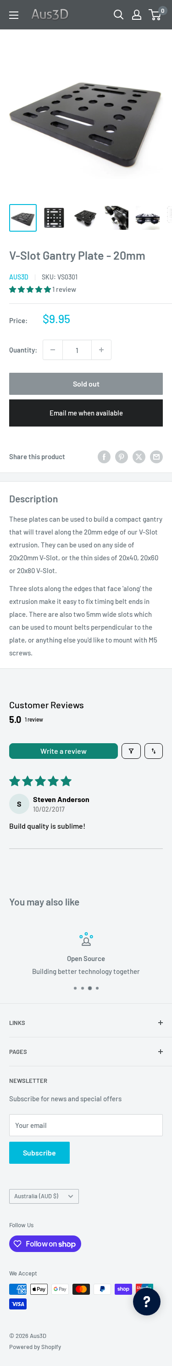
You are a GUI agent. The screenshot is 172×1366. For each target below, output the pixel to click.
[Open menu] (13, 15)
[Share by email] (156, 456)
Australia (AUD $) (36, 1196)
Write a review (63, 750)
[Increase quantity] (101, 349)
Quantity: (23, 350)
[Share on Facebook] (104, 456)
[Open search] (119, 15)
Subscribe (39, 1152)
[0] (155, 14)
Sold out (86, 383)
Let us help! (143, 971)
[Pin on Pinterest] (121, 456)
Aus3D (18, 277)
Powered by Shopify (35, 1346)
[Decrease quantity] (52, 349)
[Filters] (131, 751)
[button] (30, 289)
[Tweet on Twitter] (139, 456)
